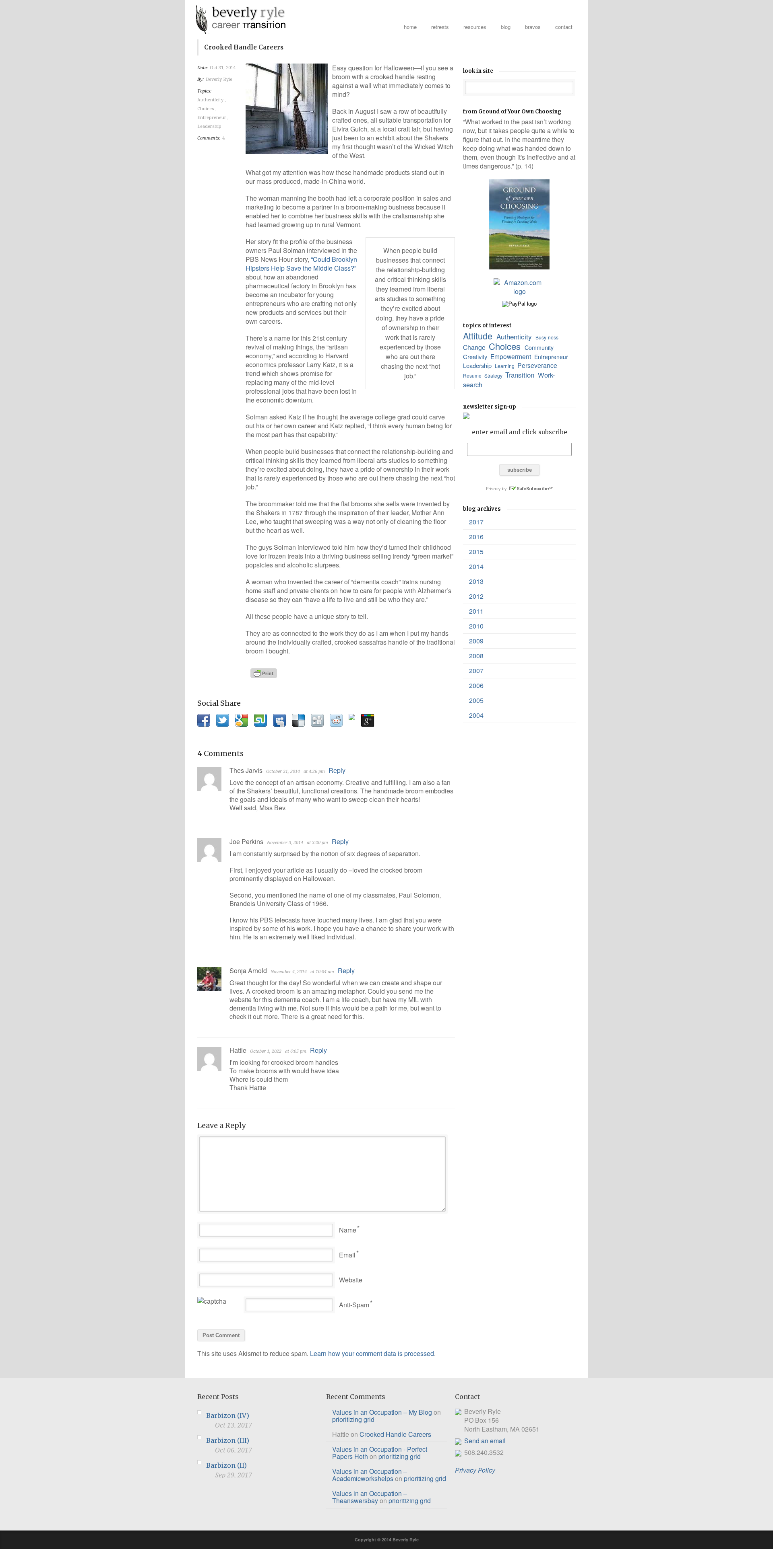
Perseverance (538, 365)
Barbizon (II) (226, 1465)
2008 (476, 655)
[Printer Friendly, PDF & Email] (264, 673)
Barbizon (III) (227, 1440)
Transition (520, 375)
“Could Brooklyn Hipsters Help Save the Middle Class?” (301, 264)
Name (347, 1230)
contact (564, 27)
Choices (206, 108)
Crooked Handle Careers (395, 1434)
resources (474, 27)
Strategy (494, 375)
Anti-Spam (354, 1304)
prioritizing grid (353, 1419)
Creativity (476, 356)
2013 (476, 581)
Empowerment (511, 356)
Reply (337, 770)
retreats (440, 27)
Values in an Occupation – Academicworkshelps (369, 1475)
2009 (476, 640)
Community (540, 347)
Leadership (210, 126)
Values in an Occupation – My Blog (382, 1412)
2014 (476, 566)
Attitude (479, 335)
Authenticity (211, 100)
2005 (476, 700)
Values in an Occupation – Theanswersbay (369, 1497)
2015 (476, 551)
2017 (476, 521)
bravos (533, 27)
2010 (476, 626)
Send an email (485, 1440)
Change (475, 347)
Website (350, 1279)
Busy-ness (547, 337)
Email (347, 1254)
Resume (473, 375)
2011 (476, 611)
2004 (476, 715)
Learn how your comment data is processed (372, 1353)
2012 (476, 596)
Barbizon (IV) (227, 1415)
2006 (476, 685)
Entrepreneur (212, 117)
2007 (476, 670)
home (410, 27)
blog (506, 27)
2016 (476, 536)
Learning (505, 365)
